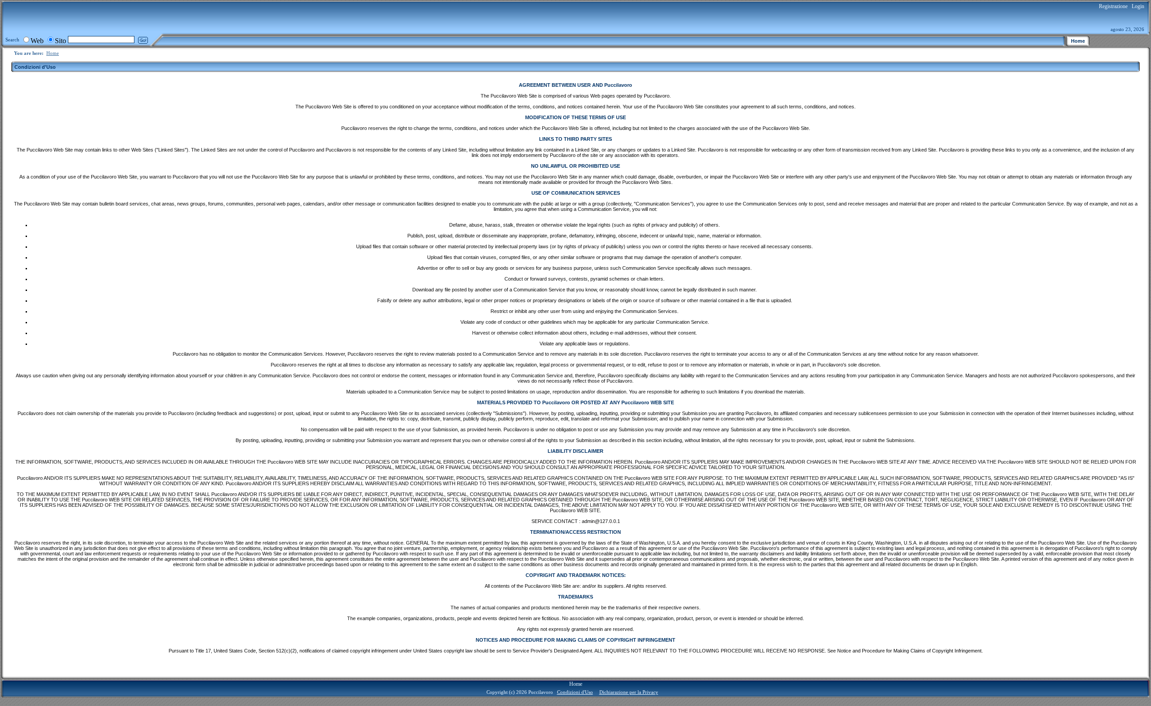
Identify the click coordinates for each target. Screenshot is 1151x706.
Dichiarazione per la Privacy (628, 692)
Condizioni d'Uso (575, 692)
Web (37, 41)
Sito (60, 41)
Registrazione (1113, 6)
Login (1138, 6)
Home (52, 53)
